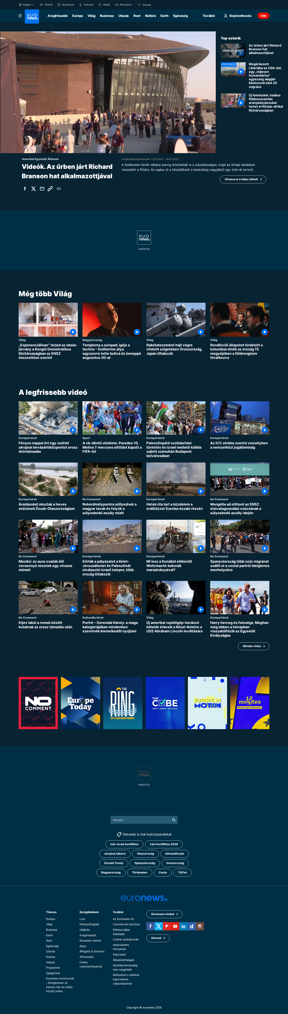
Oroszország (175, 863)
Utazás (124, 16)
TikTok (182, 872)
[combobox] (159, 5)
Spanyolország (145, 863)
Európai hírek (28, 437)
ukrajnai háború (115, 853)
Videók (50, 962)
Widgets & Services (92, 951)
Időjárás (85, 929)
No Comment (91, 499)
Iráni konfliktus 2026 (164, 844)
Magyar (27, 4)
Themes (51, 912)
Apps (83, 946)
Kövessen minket (90, 940)
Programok (53, 967)
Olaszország (145, 853)
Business (107, 16)
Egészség (180, 16)
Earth (164, 16)
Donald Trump (113, 863)
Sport (86, 437)
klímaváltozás (174, 853)
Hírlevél (156, 938)
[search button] (139, 5)
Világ (91, 16)
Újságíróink (53, 973)
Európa (77, 16)
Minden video (252, 646)
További (118, 912)
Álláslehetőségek (123, 960)
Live (263, 15)
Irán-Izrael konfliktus (124, 844)
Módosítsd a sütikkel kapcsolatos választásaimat (126, 979)
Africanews (87, 956)
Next (136, 16)
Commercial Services (126, 924)
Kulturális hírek (92, 617)
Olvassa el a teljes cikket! (241, 179)
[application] (108, 92)
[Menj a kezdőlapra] (32, 16)
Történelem (139, 872)
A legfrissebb (58, 16)
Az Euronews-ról (123, 919)
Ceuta (163, 872)
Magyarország (92, 339)
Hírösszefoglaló (89, 924)
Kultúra (150, 16)
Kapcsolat (119, 954)
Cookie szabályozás (126, 939)
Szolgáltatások (89, 912)
